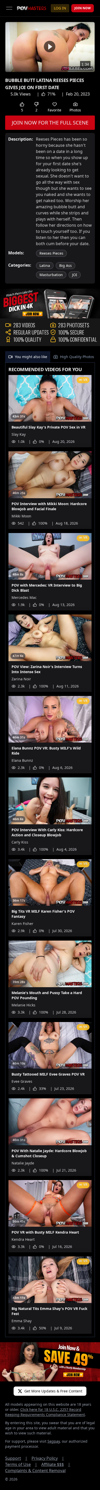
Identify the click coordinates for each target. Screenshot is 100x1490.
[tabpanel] (50, 850)
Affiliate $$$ (55, 1464)
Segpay (53, 1441)
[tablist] (50, 357)
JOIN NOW (82, 8)
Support (16, 1458)
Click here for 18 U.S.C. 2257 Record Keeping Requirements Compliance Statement (45, 1412)
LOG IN (60, 8)
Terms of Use (21, 1464)
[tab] (27, 356)
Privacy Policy (48, 1458)
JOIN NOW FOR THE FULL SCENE (50, 122)
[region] (50, 47)
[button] (49, 46)
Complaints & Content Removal (35, 1470)
